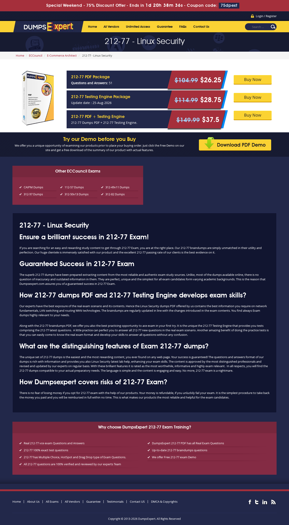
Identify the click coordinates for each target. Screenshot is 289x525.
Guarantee (164, 26)
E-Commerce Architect (62, 55)
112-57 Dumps (74, 187)
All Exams (52, 502)
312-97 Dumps (33, 194)
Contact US (137, 502)
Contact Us (201, 26)
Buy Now (252, 79)
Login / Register (266, 16)
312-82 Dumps (115, 194)
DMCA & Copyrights (164, 502)
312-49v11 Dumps (117, 187)
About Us (33, 502)
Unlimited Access (138, 26)
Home (92, 26)
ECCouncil (35, 55)
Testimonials (115, 502)
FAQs (182, 26)
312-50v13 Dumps (77, 194)
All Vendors (111, 26)
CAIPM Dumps (33, 187)
